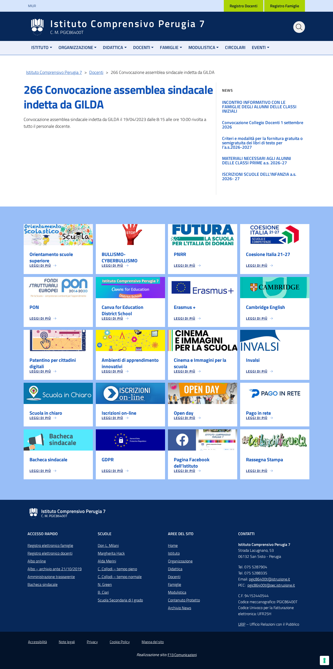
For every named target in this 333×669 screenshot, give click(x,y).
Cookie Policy (120, 642)
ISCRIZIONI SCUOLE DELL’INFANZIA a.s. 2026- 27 (259, 176)
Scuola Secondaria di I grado (120, 600)
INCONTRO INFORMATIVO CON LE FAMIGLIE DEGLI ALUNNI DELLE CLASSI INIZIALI (259, 106)
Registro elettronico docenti (50, 553)
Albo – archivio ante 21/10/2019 (55, 569)
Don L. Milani (108, 545)
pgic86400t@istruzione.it (269, 579)
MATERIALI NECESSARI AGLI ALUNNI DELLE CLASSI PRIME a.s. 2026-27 (256, 160)
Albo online (37, 561)
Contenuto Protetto (184, 600)
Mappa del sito (153, 642)
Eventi (259, 47)
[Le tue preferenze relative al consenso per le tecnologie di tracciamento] (324, 660)
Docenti (141, 47)
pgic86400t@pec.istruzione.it (271, 585)
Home (173, 545)
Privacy (92, 642)
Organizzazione (76, 47)
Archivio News (179, 608)
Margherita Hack (111, 553)
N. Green (105, 584)
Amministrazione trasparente (51, 577)
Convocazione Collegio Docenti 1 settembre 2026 (262, 124)
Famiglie (169, 47)
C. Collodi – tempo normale (120, 577)
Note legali (67, 642)
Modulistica (201, 47)
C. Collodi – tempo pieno (117, 569)
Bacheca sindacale (43, 584)
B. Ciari (103, 592)
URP (241, 624)
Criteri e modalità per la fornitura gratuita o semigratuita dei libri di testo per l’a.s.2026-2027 (262, 142)
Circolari (235, 47)
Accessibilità (37, 642)
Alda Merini (107, 561)
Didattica (113, 47)
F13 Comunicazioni (182, 655)
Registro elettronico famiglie (50, 545)
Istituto (40, 47)
